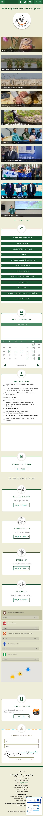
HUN (37, 2)
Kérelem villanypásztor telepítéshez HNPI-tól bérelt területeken (20, 385)
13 (21, 351)
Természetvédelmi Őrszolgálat (22, 260)
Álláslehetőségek (23, 288)
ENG (39, 2)
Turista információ (12, 654)
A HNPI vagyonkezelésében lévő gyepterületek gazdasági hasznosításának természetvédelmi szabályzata (22, 389)
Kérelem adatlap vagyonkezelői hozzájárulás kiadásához (22, 416)
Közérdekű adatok (22, 266)
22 (33, 355)
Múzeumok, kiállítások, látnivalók (16, 612)
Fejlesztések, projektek (13, 643)
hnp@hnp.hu (24, 783)
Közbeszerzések (22, 271)
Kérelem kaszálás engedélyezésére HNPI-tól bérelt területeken (20, 419)
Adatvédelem (23, 282)
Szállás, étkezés (12, 623)
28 (27, 358)
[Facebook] (20, 2)
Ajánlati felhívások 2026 (22, 249)
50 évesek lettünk (23, 299)
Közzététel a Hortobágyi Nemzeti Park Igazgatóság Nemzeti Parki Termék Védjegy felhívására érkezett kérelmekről (20, 404)
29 (33, 358)
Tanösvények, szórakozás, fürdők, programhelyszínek (20, 633)
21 (27, 355)
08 (33, 348)
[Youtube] (25, 2)
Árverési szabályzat (11, 397)
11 (10, 351)
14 (27, 351)
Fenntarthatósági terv (12, 409)
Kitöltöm (21, 469)
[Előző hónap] (4, 365)
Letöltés (21, 716)
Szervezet (22, 254)
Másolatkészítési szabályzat (13, 400)
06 (21, 348)
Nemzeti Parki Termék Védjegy (22, 277)
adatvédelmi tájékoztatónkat (28, 752)
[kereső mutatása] (30, 2)
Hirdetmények (22, 243)
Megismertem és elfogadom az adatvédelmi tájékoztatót (20, 755)
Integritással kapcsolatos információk (22, 293)
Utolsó (27, 220)
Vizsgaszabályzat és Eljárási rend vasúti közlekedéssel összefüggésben (21, 393)
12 (15, 351)
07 (27, 348)
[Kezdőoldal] (21, 21)
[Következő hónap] (38, 365)
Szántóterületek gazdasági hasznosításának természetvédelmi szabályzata (18, 412)
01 (33, 344)
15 (33, 351)
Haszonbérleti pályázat (22, 238)
